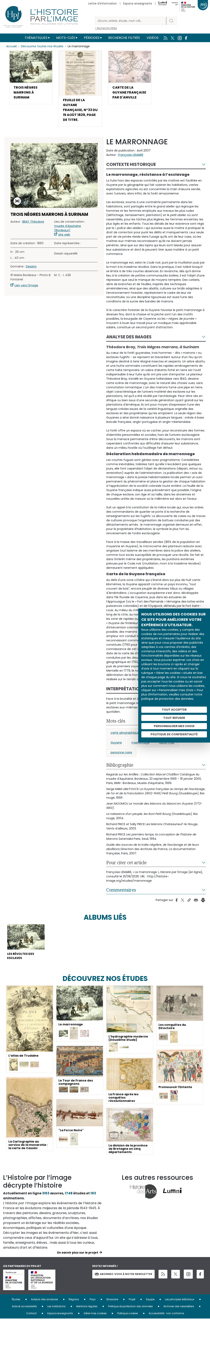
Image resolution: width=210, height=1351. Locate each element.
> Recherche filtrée (106, 28)
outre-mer (167, 742)
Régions (74, 1299)
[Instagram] (188, 1274)
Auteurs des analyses (44, 1299)
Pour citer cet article (126, 862)
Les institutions (56, 1306)
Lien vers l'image (26, 285)
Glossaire (112, 1299)
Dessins (31, 266)
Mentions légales (86, 1306)
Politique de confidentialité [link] (174, 734)
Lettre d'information (102, 3)
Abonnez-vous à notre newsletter (126, 1274)
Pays (93, 1299)
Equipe (150, 1299)
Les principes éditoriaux (179, 1299)
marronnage (140, 742)
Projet (132, 1299)
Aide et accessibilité (24, 1306)
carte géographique (125, 733)
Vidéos (153, 37)
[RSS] (163, 1274)
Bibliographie (119, 765)
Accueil (11, 46)
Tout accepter (174, 710)
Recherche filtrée (124, 37)
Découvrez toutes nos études (42, 46)
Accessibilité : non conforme (166, 1313)
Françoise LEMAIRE (130, 155)
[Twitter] (175, 1274)
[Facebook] (200, 1274)
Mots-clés (65, 37)
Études (16, 1299)
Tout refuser (174, 718)
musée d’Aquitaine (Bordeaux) (67, 228)
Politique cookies (127, 1313)
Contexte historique (131, 164)
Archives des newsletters (178, 1306)
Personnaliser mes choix (174, 726)
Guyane (116, 742)
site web (64, 234)
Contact (31, 1313)
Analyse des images (129, 337)
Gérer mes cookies (95, 1313)
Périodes (91, 37)
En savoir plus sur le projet (77, 1252)
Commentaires (121, 890)
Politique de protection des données (130, 1306)
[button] (30, 77)
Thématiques (36, 37)
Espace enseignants (137, 3)
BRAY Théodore (33, 222)
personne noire (121, 752)
